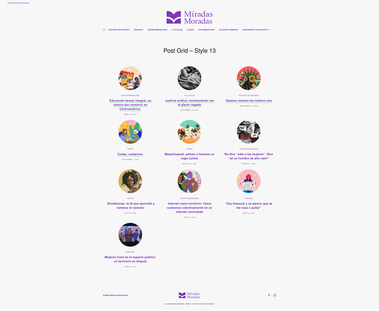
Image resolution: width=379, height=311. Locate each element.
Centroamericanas (130, 95)
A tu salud (189, 95)
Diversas (248, 198)
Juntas (130, 149)
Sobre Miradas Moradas (18, 3)
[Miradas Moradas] (190, 17)
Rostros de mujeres (249, 95)
